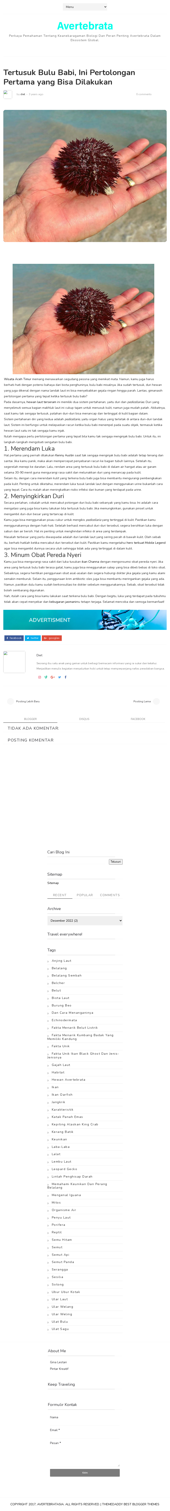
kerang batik (63, 1132)
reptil (57, 1232)
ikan (55, 1087)
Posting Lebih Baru (28, 701)
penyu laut (61, 1217)
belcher (58, 983)
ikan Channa (90, 562)
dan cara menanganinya (73, 1013)
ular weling (62, 1314)
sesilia (58, 1277)
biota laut (61, 998)
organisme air (64, 1210)
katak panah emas (67, 1117)
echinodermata (64, 1020)
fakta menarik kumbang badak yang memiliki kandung (80, 1037)
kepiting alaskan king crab (75, 1124)
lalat (56, 1154)
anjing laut (61, 961)
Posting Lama (142, 701)
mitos (56, 1202)
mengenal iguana (66, 1195)
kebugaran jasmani (62, 602)
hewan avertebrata (69, 1080)
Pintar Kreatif (59, 1369)
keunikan (59, 1139)
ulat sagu (60, 1329)
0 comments (144, 94)
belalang (59, 968)
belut (56, 990)
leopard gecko (64, 1169)
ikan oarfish (62, 1095)
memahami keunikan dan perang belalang (77, 1186)
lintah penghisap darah (72, 1176)
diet (22, 94)
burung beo (62, 1005)
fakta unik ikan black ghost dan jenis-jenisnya (83, 1056)
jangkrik (59, 1102)
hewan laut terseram (41, 402)
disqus (84, 719)
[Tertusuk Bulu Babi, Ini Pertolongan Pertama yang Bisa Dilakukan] (84, 176)
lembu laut (61, 1162)
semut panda (63, 1262)
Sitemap (53, 883)
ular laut (60, 1299)
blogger (30, 719)
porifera (59, 1225)
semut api (61, 1255)
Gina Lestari (58, 1362)
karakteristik (63, 1110)
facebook (15, 638)
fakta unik (61, 1046)
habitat (58, 1072)
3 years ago (36, 94)
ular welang (62, 1307)
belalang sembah (67, 975)
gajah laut (61, 1065)
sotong (58, 1284)
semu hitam (62, 1240)
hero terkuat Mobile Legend (146, 543)
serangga (60, 1269)
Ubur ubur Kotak (66, 1292)
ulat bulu (60, 1322)
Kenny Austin (64, 455)
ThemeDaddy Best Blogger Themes (130, 1504)
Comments (110, 895)
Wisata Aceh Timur (17, 379)
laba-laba (61, 1147)
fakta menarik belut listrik (75, 1028)
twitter (34, 638)
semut (57, 1247)
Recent (60, 895)
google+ (54, 638)
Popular (85, 895)
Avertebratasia (50, 1504)
